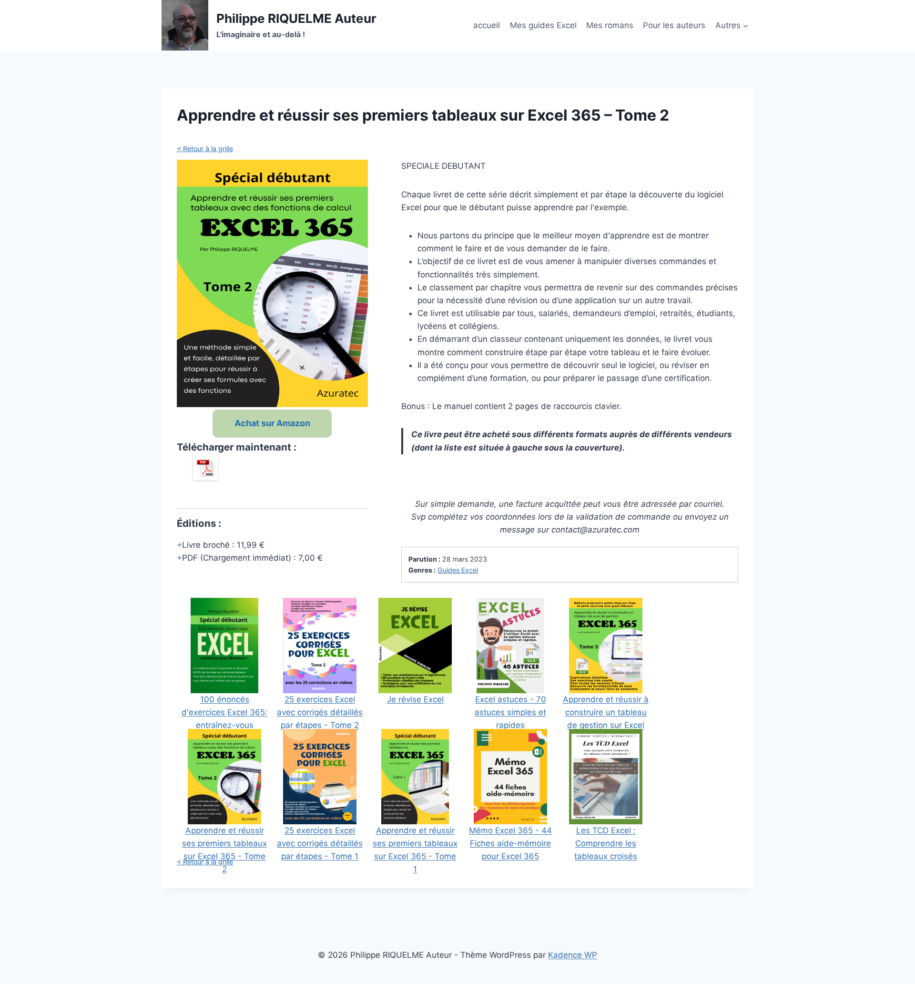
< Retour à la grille (205, 148)
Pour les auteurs (674, 25)
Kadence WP (572, 955)
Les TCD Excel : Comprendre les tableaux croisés (605, 843)
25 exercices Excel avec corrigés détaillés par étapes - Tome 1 (320, 843)
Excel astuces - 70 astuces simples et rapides (510, 712)
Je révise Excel (415, 699)
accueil (486, 25)
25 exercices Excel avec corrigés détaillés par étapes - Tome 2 (320, 712)
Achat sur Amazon (272, 423)
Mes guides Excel (543, 25)
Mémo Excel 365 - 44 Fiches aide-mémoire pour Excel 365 (510, 843)
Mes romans (609, 25)
